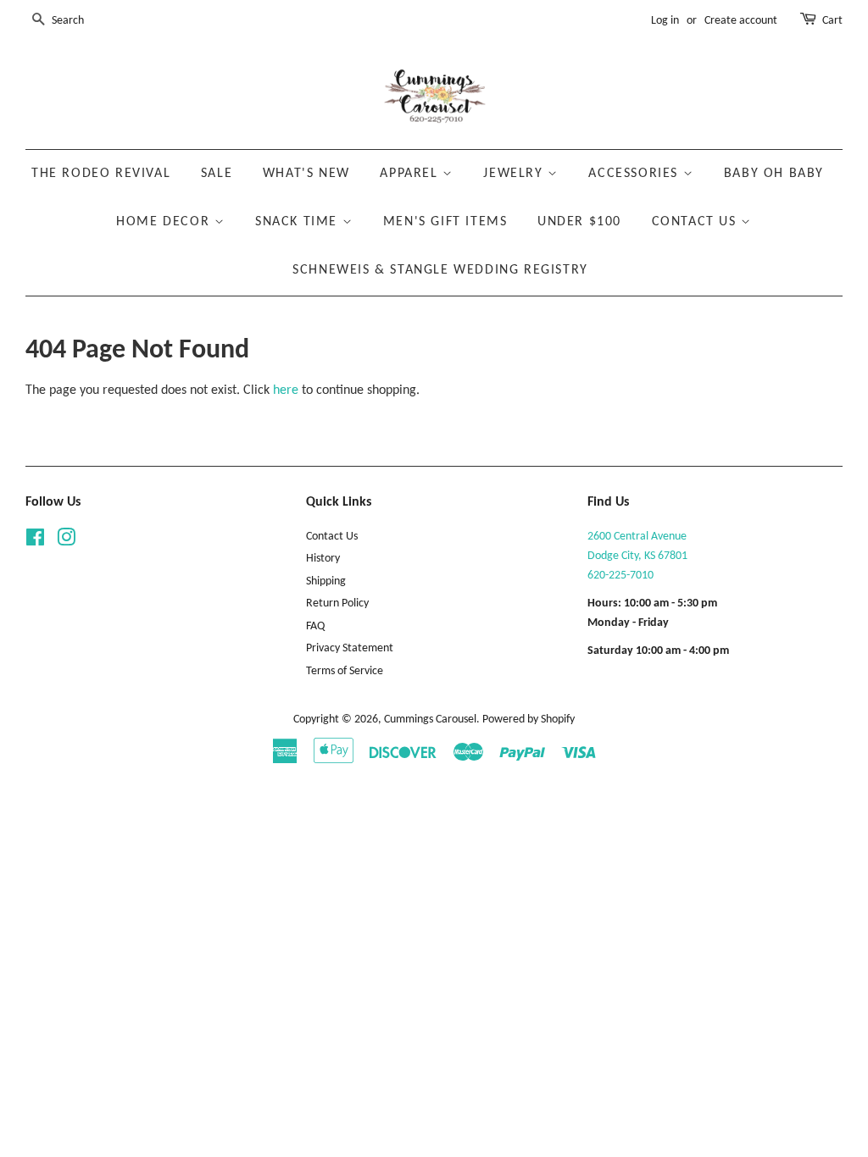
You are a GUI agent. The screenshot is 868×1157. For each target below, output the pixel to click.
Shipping (326, 581)
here (285, 390)
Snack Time (298, 222)
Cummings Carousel (430, 719)
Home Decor (165, 222)
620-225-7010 (620, 575)
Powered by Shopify (528, 719)
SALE (216, 173)
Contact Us (697, 222)
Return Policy (337, 603)
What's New (306, 173)
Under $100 (579, 222)
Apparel (411, 173)
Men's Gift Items (445, 222)
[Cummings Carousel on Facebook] (35, 541)
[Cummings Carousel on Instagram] (66, 541)
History (323, 558)
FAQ (315, 626)
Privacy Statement (349, 648)
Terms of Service (344, 671)
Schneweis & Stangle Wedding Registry (440, 270)
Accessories (635, 173)
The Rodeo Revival (100, 173)
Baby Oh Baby (774, 173)
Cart (832, 20)
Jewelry (515, 173)
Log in (665, 20)
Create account (740, 20)
